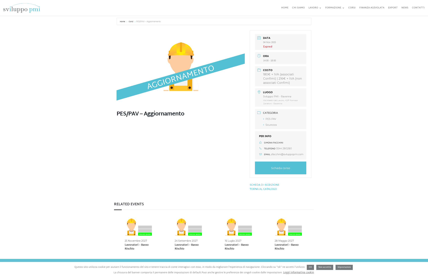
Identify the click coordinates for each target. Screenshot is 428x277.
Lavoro (313, 8)
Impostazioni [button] (344, 267)
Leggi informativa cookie (298, 273)
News (404, 8)
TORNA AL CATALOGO (263, 189)
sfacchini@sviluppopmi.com (287, 154)
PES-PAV (270, 118)
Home (284, 8)
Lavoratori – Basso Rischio (137, 247)
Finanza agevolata (371, 8)
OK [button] (310, 267)
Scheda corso (280, 168)
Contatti (418, 8)
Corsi (352, 8)
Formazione (333, 8)
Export (393, 8)
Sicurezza (271, 124)
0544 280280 (284, 148)
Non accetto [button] (324, 267)
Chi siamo (298, 8)
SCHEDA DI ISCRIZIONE (264, 184)
